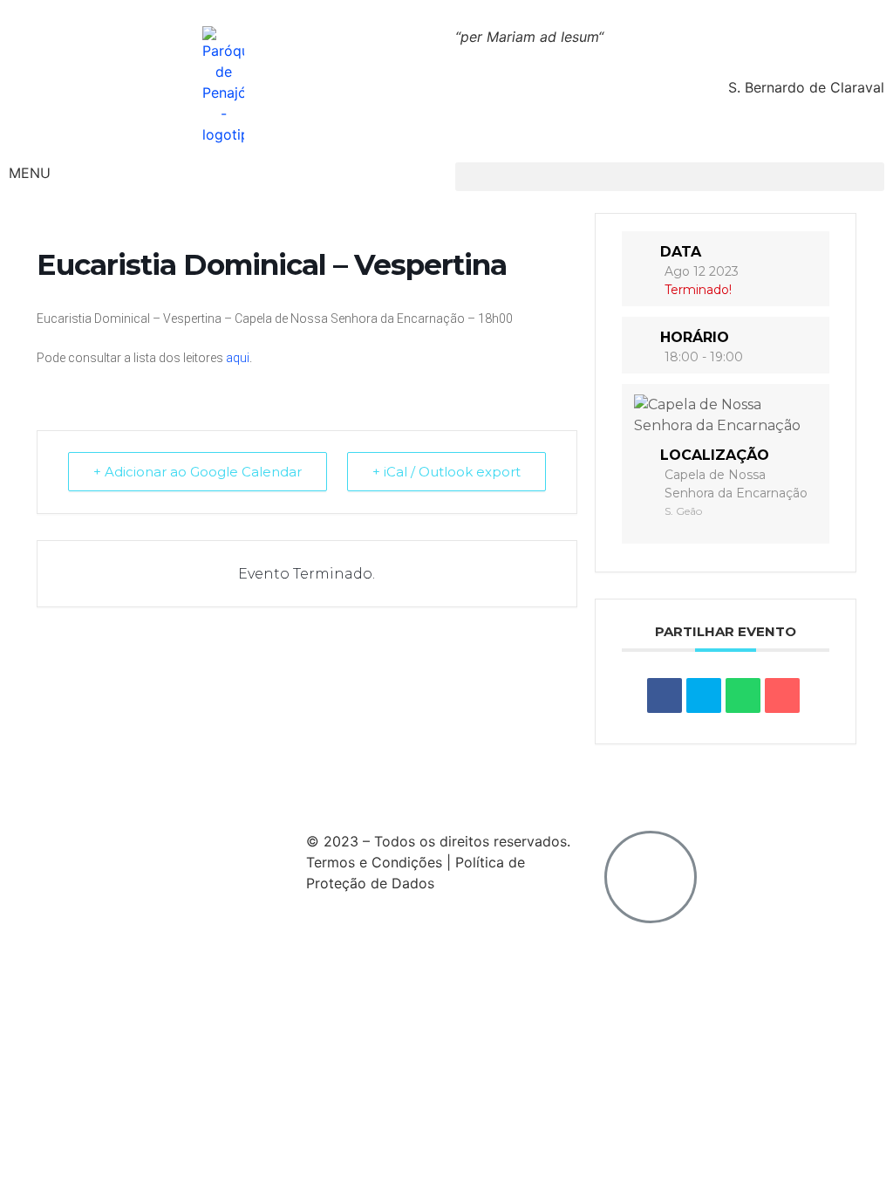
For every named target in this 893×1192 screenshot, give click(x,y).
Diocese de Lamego (565, 789)
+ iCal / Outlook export (446, 471)
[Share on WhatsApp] (743, 695)
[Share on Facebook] (664, 695)
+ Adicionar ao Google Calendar (197, 471)
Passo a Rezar (348, 789)
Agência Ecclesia (224, 789)
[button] (669, 176)
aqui (237, 358)
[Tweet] (703, 695)
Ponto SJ (447, 789)
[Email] (782, 695)
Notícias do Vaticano (78, 789)
